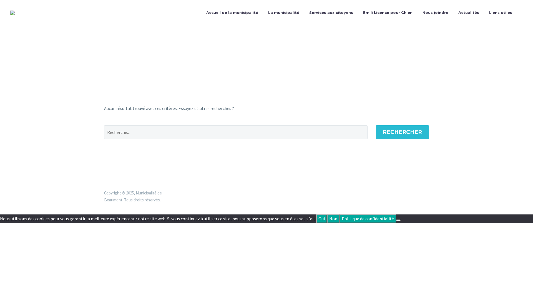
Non (333, 218)
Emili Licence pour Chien (388, 12)
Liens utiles (500, 12)
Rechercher (402, 132)
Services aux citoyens (331, 12)
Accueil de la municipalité (232, 12)
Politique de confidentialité (368, 218)
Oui (321, 218)
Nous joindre (435, 12)
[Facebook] (427, 193)
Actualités (468, 12)
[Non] (398, 220)
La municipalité (283, 12)
